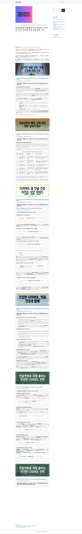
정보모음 (17, 524)
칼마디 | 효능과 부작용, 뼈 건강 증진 (21, 527)
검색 (53, 8)
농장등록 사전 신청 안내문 (57, 26)
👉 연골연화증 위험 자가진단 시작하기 (22, 388)
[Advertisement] (32, 40)
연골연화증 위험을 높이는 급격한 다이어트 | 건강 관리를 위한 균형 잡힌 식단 (26, 525)
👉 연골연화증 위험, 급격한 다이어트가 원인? (23, 81)
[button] (65, 2)
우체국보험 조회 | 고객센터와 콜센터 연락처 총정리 (23, 526)
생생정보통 (18, 2)
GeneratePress (45, 531)
